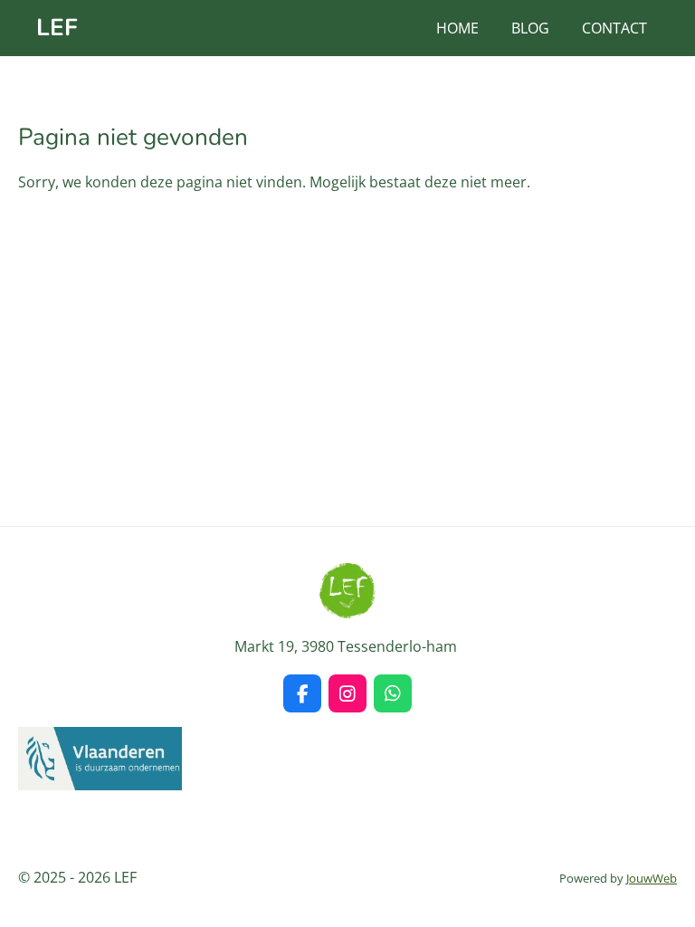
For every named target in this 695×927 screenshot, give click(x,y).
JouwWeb (651, 878)
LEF (57, 27)
